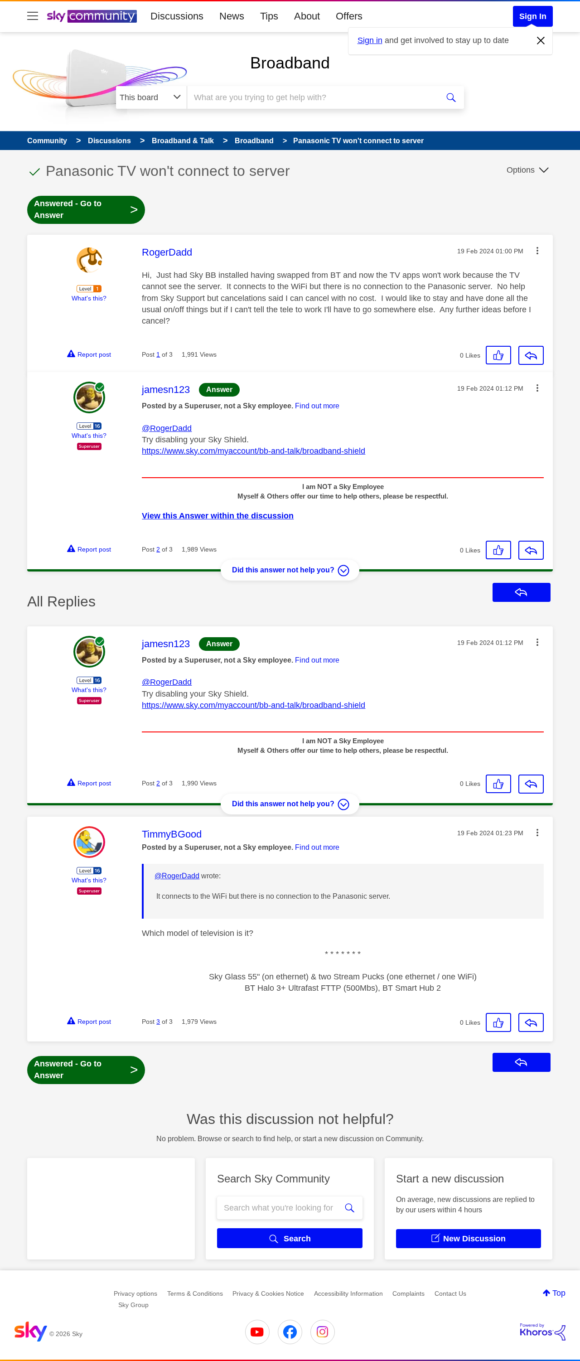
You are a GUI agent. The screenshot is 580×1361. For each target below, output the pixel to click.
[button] (537, 250)
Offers (349, 16)
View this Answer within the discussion (218, 515)
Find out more (317, 406)
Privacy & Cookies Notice (268, 1293)
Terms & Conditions (195, 1293)
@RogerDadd (167, 428)
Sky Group (133, 1304)
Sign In (532, 16)
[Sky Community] (92, 16)
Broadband (290, 62)
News (231, 16)
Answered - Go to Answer (86, 209)
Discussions (176, 16)
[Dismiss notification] (541, 41)
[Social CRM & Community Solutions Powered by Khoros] (543, 1332)
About (307, 16)
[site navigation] (32, 16)
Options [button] (521, 169)
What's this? (89, 298)
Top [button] (559, 1293)
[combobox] (311, 97)
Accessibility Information (348, 1293)
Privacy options (135, 1293)
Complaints (408, 1293)
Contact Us (450, 1293)
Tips (269, 16)
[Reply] (531, 355)
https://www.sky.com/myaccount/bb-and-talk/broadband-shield (253, 450)
